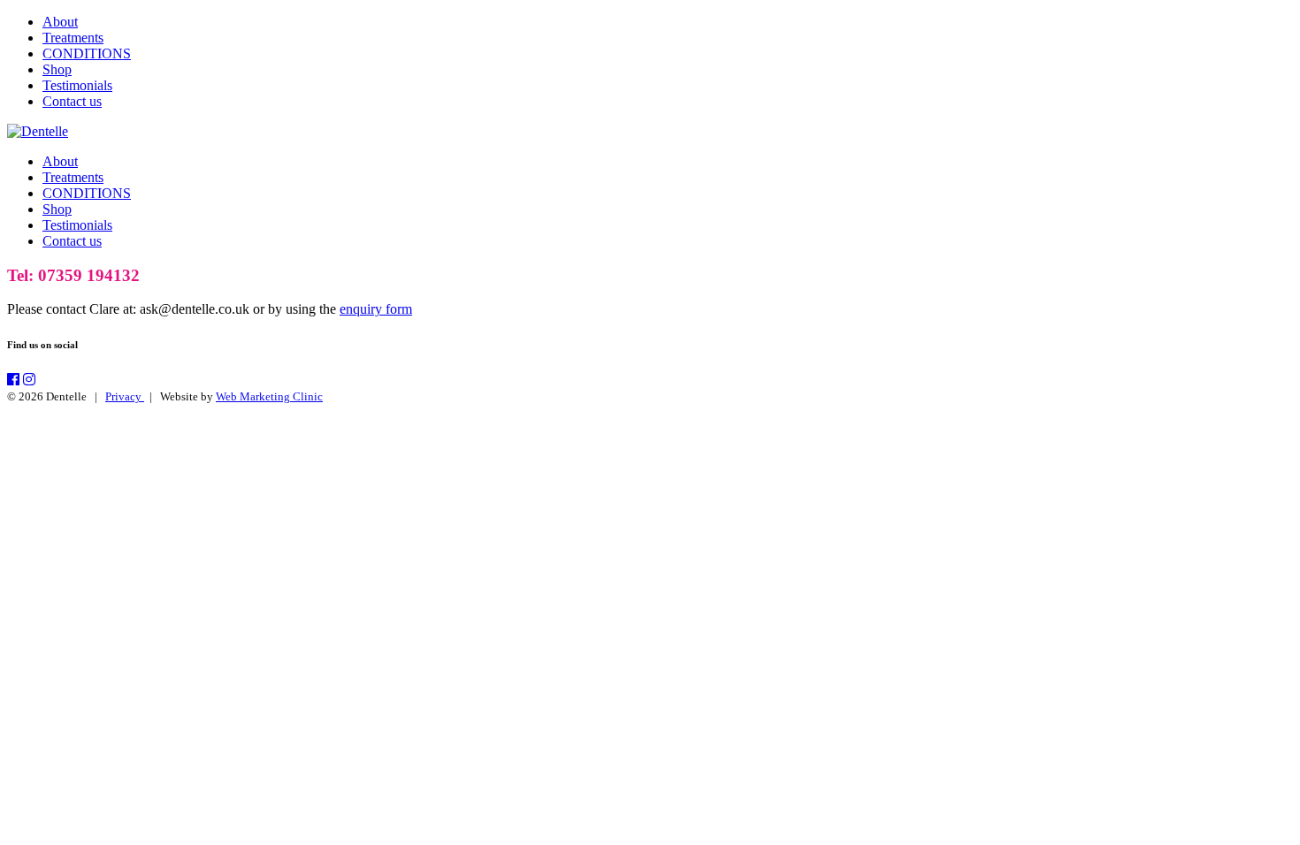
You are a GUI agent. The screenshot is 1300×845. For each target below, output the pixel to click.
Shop (57, 69)
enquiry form (376, 308)
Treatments (72, 37)
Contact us (72, 101)
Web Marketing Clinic (269, 396)
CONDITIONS (86, 53)
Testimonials (77, 85)
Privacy (124, 396)
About (60, 21)
